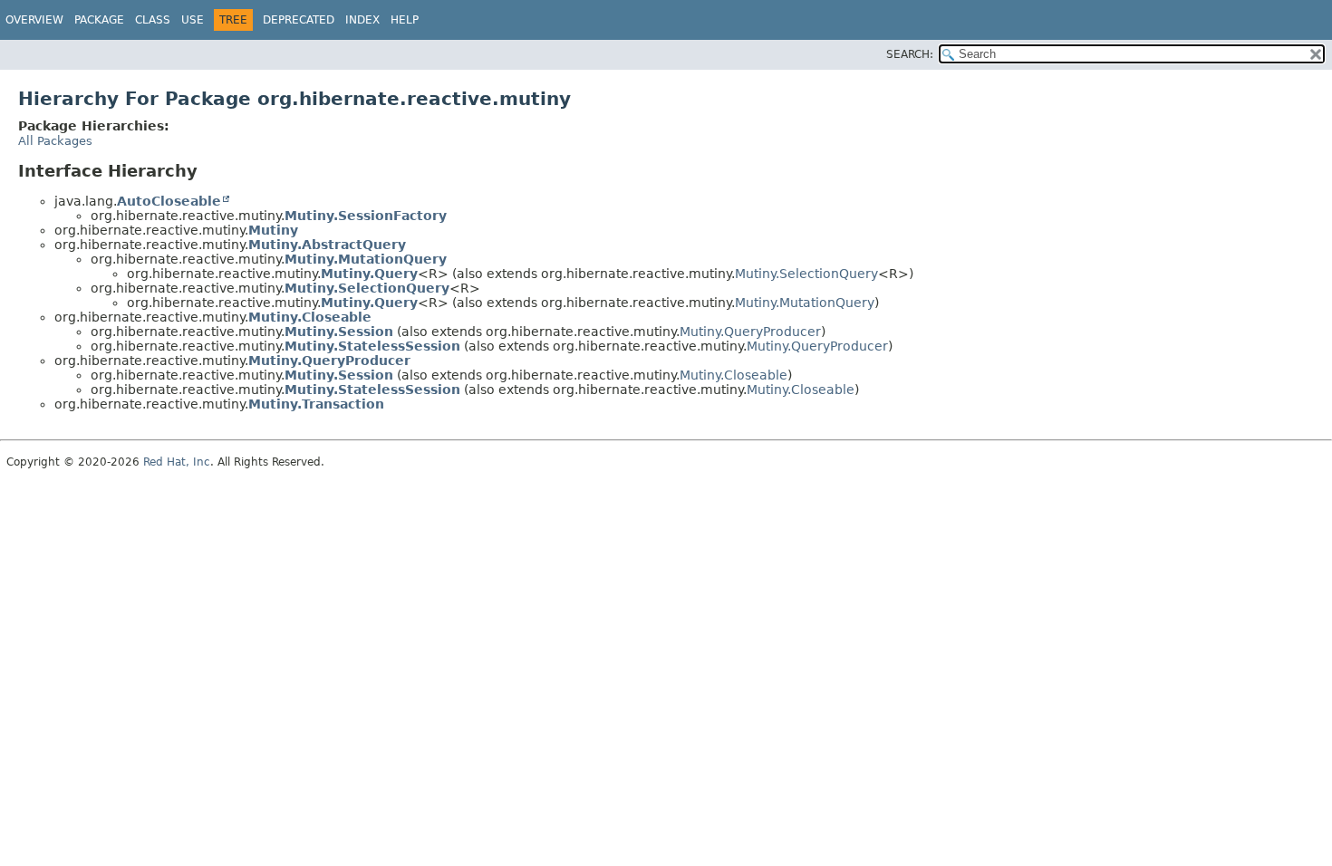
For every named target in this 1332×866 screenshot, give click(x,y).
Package (99, 20)
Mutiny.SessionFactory (366, 215)
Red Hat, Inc (176, 462)
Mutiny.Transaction (316, 404)
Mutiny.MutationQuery (366, 259)
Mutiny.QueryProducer (750, 331)
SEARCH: (909, 54)
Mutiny (273, 230)
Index (362, 20)
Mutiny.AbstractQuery (327, 244)
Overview (34, 20)
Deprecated (298, 20)
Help (405, 20)
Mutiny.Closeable (310, 317)
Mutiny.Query (369, 273)
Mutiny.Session (339, 331)
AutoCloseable (169, 201)
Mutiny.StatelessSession (372, 346)
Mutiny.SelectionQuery (806, 273)
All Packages (55, 141)
